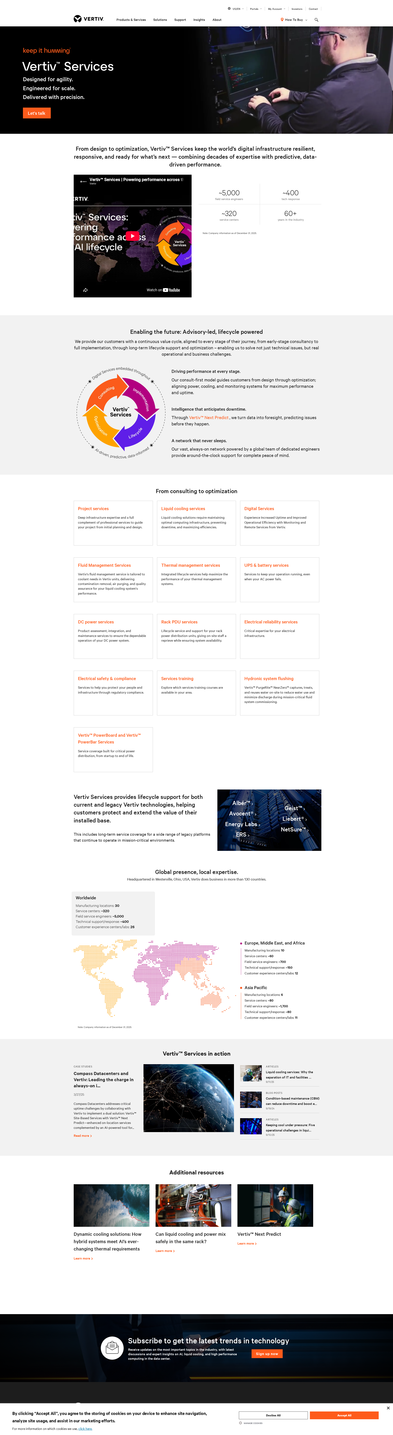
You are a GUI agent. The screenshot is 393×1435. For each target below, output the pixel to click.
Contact (313, 8)
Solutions (160, 19)
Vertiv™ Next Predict (209, 417)
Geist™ (293, 808)
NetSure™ (293, 829)
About (216, 19)
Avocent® (241, 813)
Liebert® (293, 818)
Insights (199, 19)
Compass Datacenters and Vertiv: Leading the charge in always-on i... (104, 1079)
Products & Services (131, 19)
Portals (254, 8)
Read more (81, 1135)
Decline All (273, 1415)
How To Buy (294, 19)
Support (180, 19)
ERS (241, 834)
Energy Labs (241, 824)
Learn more (82, 1258)
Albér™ (241, 802)
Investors (297, 8)
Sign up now (267, 1353)
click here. (85, 1428)
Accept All (344, 1415)
